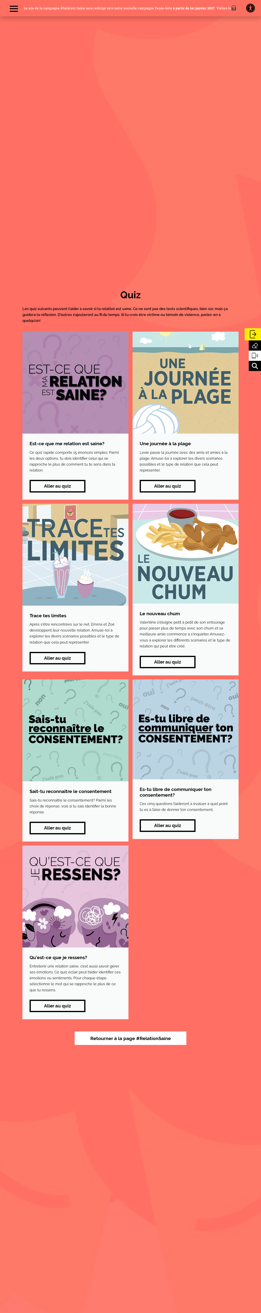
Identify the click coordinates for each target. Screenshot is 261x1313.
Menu (14, 9)
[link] (250, 8)
